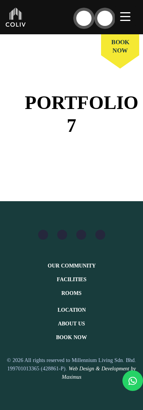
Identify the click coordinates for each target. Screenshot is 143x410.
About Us (71, 324)
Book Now (71, 337)
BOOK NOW (120, 46)
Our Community (72, 266)
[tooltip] (132, 380)
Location (72, 310)
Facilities (72, 279)
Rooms (71, 293)
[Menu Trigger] (125, 16)
